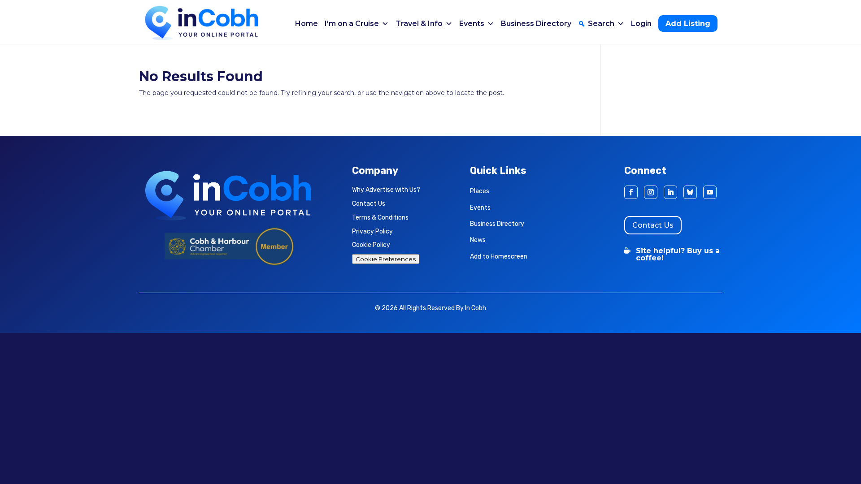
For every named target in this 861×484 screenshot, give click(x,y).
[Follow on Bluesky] (690, 192)
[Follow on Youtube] (710, 192)
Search (601, 23)
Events (471, 23)
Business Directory (536, 23)
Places (479, 191)
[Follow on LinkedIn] (670, 192)
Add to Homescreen (498, 256)
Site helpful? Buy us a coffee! (678, 254)
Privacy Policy (372, 231)
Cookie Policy (371, 245)
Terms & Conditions (380, 217)
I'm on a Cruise (352, 23)
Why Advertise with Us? (386, 190)
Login (641, 23)
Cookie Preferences (386, 259)
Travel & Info (419, 23)
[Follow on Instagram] (650, 192)
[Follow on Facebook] (631, 192)
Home (306, 23)
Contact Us (368, 203)
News (478, 240)
